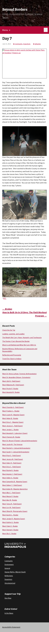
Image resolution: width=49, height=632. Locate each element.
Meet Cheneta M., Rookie (11, 437)
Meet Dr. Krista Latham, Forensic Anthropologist (19, 374)
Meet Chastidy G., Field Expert (13, 407)
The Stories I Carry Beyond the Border (16, 341)
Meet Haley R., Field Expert (11, 463)
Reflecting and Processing (11, 355)
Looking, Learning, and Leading (13, 334)
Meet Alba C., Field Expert (11, 493)
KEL (4, 298)
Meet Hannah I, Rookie (10, 530)
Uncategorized (10, 583)
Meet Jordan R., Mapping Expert (13, 519)
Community (18, 44)
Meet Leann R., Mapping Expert (13, 415)
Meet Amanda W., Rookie (11, 392)
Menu (5, 30)
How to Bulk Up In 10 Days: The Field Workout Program (24, 314)
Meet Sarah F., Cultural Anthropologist (15, 452)
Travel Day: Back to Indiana (11, 359)
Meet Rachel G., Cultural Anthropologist (16, 448)
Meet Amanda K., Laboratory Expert (14, 433)
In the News (9, 613)
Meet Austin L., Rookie (10, 515)
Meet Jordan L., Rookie (10, 430)
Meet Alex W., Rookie (9, 500)
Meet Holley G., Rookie (10, 478)
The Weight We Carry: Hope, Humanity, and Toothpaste (22, 337)
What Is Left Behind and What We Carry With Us (19, 345)
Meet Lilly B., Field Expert (11, 381)
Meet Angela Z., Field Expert (12, 474)
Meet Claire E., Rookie (10, 526)
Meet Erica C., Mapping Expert (12, 422)
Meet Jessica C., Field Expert (12, 426)
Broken (7, 308)
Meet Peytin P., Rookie (10, 389)
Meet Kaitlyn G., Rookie (10, 522)
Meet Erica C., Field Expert (11, 467)
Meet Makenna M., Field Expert (13, 385)
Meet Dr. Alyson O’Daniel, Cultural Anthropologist (19, 441)
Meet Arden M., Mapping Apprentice (15, 489)
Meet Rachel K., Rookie (10, 470)
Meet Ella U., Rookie (9, 533)
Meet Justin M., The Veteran (12, 444)
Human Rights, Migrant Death (15, 572)
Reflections (9, 576)
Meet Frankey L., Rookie (10, 411)
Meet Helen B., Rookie (10, 418)
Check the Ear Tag (8, 330)
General (7, 568)
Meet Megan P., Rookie (10, 496)
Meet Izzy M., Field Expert (11, 507)
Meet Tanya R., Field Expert (12, 504)
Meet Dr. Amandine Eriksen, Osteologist (16, 377)
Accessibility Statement (11, 627)
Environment (9, 564)
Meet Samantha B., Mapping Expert (14, 482)
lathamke (38, 44)
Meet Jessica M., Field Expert (12, 459)
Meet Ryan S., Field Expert (11, 455)
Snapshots (26, 44)
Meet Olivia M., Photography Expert (14, 511)
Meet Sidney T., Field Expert (12, 485)
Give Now (8, 598)
